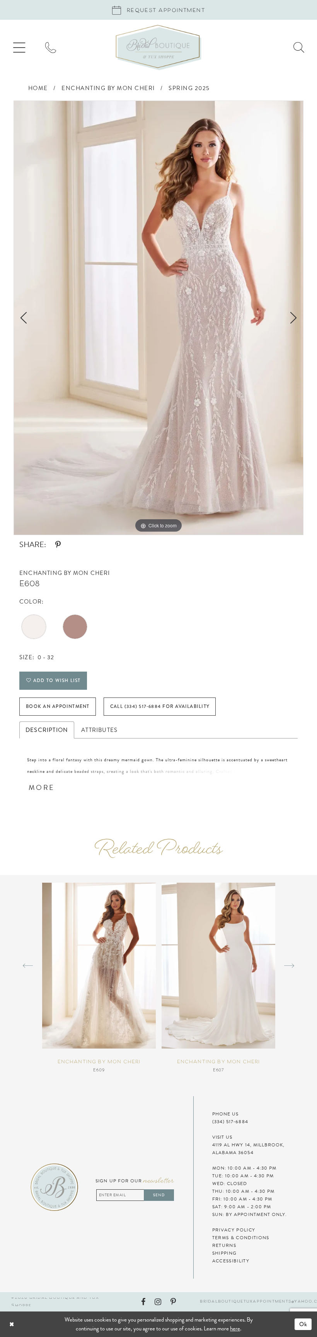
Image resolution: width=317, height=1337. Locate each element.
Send (159, 1195)
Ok (303, 1324)
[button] (19, 47)
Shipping (224, 1253)
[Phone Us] (51, 47)
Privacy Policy (233, 1229)
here (235, 1328)
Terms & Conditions (240, 1237)
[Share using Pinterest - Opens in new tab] (58, 545)
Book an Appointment (57, 706)
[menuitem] (19, 47)
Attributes (99, 730)
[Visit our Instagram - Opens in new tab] (158, 1302)
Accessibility (230, 1260)
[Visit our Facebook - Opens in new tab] (143, 1302)
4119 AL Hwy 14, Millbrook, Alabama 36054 (248, 1148)
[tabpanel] (158, 318)
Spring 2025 (189, 88)
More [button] (42, 787)
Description (47, 730)
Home (38, 88)
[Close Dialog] (33, 1324)
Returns (224, 1245)
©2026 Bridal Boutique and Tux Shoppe (55, 1302)
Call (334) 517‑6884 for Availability (160, 706)
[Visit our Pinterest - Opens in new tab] (173, 1302)
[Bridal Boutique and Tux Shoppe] (158, 47)
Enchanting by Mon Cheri (108, 88)
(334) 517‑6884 (230, 1121)
